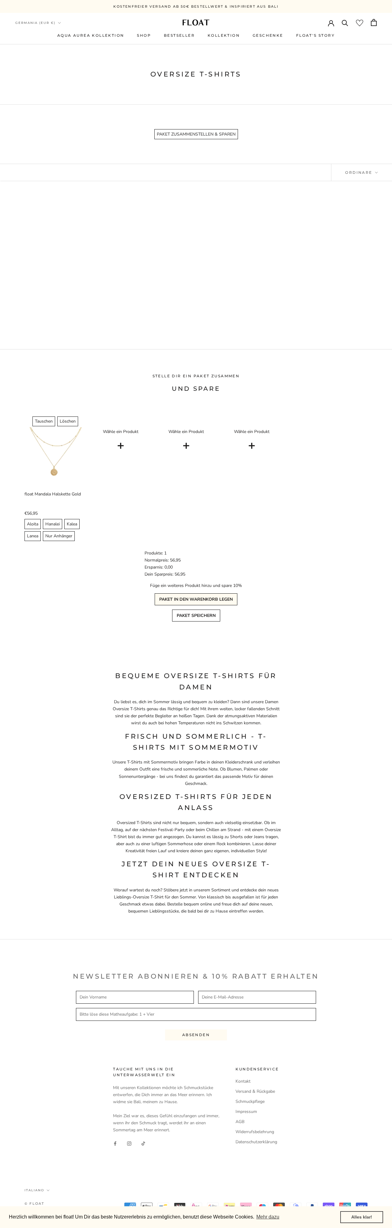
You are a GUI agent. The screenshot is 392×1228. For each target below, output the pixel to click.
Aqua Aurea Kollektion (90, 35)
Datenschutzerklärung (256, 1142)
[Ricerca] (345, 22)
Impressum (246, 1111)
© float (34, 1203)
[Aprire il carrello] (374, 22)
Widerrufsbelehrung (255, 1132)
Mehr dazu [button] (267, 1216)
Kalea (72, 524)
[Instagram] (129, 1143)
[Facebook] (115, 1143)
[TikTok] (143, 1143)
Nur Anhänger (58, 536)
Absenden (196, 1034)
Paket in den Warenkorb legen (196, 599)
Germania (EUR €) (35, 23)
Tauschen (44, 421)
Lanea (32, 536)
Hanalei (52, 524)
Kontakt (243, 1081)
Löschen (68, 421)
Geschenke (268, 35)
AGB (240, 1122)
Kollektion (224, 35)
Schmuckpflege (250, 1101)
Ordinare (359, 172)
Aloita (32, 524)
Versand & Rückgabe (255, 1091)
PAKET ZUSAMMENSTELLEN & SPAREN (196, 134)
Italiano (34, 1190)
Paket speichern (196, 615)
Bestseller (179, 35)
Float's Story (315, 35)
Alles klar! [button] (361, 1217)
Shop (144, 35)
